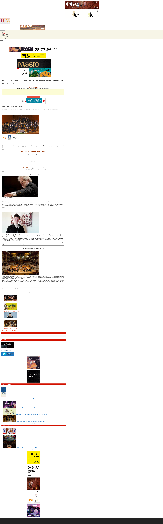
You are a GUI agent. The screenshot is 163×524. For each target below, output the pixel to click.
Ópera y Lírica (4, 35)
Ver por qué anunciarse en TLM (33, 96)
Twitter (3, 44)
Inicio (2, 32)
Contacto (3, 42)
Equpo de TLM (4, 38)
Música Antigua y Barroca (6, 36)
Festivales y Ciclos (5, 34)
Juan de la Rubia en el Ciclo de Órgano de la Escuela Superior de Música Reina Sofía (30, 421)
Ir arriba (3, 149)
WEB (33, 398)
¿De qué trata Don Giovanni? (6, 350)
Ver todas (33, 423)
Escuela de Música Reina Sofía (15, 85)
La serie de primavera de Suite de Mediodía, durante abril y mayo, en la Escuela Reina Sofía (31, 414)
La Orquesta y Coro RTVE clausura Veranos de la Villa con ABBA (27, 440)
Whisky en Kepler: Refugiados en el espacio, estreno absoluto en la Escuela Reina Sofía (31, 407)
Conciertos (3, 33)
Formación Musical (5, 37)
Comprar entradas (33, 158)
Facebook (3, 43)
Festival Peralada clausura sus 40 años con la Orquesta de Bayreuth (27, 447)
